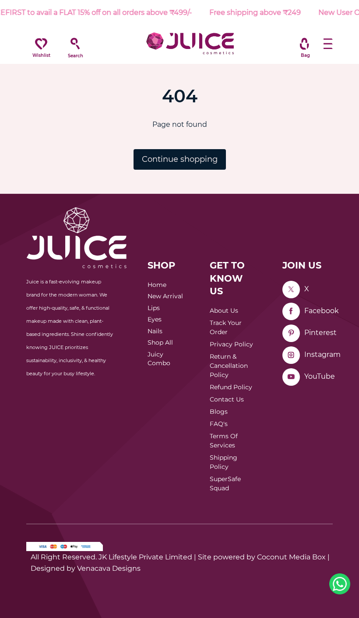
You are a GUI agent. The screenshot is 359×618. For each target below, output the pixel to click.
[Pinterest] (291, 333)
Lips (154, 308)
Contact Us (227, 399)
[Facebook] (291, 311)
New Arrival (165, 296)
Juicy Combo (159, 358)
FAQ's (219, 424)
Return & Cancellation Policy (229, 366)
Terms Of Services (224, 440)
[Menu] (328, 44)
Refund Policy (231, 387)
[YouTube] (291, 377)
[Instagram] (291, 355)
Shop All (160, 342)
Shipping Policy (223, 462)
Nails (155, 331)
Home (157, 285)
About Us (224, 310)
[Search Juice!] (75, 44)
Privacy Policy (231, 344)
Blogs (219, 411)
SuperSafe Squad (225, 483)
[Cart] (304, 44)
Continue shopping (180, 159)
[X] (291, 289)
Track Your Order (226, 327)
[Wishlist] (41, 44)
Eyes (155, 319)
